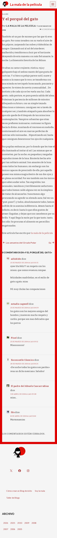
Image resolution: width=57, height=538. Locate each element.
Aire (6, 14)
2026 (5, 523)
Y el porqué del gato (20, 19)
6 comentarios (48, 29)
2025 (12, 523)
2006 (12, 529)
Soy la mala (40, 491)
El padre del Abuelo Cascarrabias (30, 386)
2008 (34, 523)
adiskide (16, 259)
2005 (19, 529)
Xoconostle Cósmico (22, 360)
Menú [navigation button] (52, 4)
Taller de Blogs (13, 497)
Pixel (14, 338)
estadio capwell (20, 304)
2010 (19, 523)
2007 (5, 529)
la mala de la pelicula (21, 26)
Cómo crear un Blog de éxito (19, 491)
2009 (26, 523)
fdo (13, 412)
